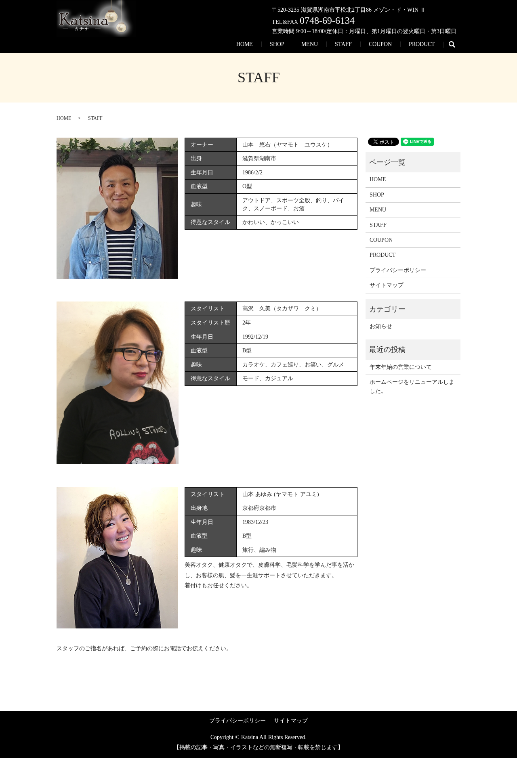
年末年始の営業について (401, 367)
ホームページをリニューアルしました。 (412, 386)
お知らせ (381, 326)
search (456, 45)
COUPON (380, 44)
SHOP (277, 44)
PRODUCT (422, 44)
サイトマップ (387, 285)
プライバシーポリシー (398, 270)
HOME (244, 44)
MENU (309, 44)
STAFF (343, 44)
